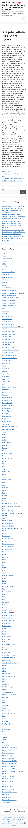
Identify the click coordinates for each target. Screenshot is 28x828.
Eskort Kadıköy (7, 458)
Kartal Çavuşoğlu (7, 520)
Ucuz (4, 742)
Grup (3, 485)
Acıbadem (5, 274)
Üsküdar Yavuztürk (8, 797)
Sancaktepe (6, 705)
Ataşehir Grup (6, 339)
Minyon (4, 650)
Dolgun (4, 445)
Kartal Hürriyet (6, 541)
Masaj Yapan (6, 631)
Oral (3, 681)
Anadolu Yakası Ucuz (9, 305)
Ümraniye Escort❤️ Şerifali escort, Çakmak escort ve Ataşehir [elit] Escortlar (13, 6)
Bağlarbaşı (5, 389)
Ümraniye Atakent (8, 753)
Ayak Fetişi (5, 374)
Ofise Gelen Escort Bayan (10, 663)
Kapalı (4, 518)
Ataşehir (4, 313)
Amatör (4, 285)
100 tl (4, 253)
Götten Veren (6, 479)
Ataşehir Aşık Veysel (8, 316)
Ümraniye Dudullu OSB (9, 761)
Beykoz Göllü (6, 408)
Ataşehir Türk (6, 363)
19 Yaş (4, 261)
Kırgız (4, 567)
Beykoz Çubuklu (7, 403)
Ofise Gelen (6, 660)
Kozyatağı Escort (7, 586)
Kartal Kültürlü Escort (8, 546)
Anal (3, 308)
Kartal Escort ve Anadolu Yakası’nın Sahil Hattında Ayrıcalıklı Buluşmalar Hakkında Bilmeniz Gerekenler (13, 232)
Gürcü (4, 490)
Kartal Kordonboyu (8, 544)
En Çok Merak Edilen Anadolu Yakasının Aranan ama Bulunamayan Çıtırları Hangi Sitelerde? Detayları (13, 216)
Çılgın (4, 437)
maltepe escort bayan (9, 615)
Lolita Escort (6, 602)
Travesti (4, 740)
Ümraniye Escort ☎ (8, 769)
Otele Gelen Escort (8, 692)
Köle (3, 570)
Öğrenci (4, 665)
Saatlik (4, 702)
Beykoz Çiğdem (7, 400)
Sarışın (4, 708)
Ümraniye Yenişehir (8, 789)
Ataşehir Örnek (7, 360)
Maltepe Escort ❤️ (8, 612)
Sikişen (4, 718)
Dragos (4, 448)
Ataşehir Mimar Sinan (9, 355)
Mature (4, 642)
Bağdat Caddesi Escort (9, 387)
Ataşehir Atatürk (7, 319)
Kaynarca (5, 557)
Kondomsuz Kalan (8, 575)
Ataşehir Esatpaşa (8, 324)
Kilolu (4, 562)
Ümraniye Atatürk (7, 755)
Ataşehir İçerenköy (8, 342)
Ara (3, 189)
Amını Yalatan (6, 288)
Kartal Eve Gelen (7, 538)
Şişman (4, 726)
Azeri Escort (6, 382)
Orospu (4, 689)
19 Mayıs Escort (7, 258)
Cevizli (4, 432)
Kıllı (3, 565)
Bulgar (4, 419)
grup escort (5, 487)
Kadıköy (4, 501)
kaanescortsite (19, 819)
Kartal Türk (5, 552)
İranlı (3, 493)
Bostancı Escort (7, 416)
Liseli (4, 599)
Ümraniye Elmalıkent (8, 766)
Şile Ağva (5, 721)
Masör (4, 634)
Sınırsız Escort (6, 729)
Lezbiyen (5, 597)
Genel (4, 474)
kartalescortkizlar (8, 819)
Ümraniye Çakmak (8, 758)
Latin (3, 594)
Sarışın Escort (6, 710)
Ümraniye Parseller (8, 776)
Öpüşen (4, 679)
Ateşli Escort (6, 368)
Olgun (4, 671)
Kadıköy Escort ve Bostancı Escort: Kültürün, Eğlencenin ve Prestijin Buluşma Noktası (13, 238)
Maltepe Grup (6, 623)
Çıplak (4, 440)
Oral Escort (5, 684)
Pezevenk (5, 697)
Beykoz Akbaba (7, 397)
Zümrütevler (6, 802)
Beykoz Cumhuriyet (8, 405)
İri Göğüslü (5, 495)
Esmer (4, 461)
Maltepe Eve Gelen (8, 620)
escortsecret (7, 817)
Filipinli (4, 466)
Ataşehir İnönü (6, 344)
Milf (3, 647)
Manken (4, 628)
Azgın (4, 384)
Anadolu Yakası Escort (9, 290)
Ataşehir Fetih (6, 337)
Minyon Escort (6, 652)
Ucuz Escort (6, 745)
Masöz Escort (6, 636)
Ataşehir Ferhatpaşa (8, 334)
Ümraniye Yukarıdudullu (9, 792)
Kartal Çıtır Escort (7, 523)
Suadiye (4, 732)
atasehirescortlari (18, 817)
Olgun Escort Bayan (8, 676)
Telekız (4, 737)
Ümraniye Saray (7, 779)
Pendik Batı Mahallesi (9, 695)
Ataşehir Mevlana (7, 352)
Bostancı (5, 413)
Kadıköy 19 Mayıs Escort (10, 503)
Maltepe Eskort (7, 618)
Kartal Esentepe (7, 533)
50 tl (3, 269)
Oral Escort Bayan (8, 687)
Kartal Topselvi (7, 549)
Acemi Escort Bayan (8, 272)
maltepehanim (9, 821)
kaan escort (18, 821)
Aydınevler (5, 376)
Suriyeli (4, 734)
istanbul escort (19, 823)
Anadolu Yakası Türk (8, 303)
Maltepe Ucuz (6, 626)
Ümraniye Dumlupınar (9, 763)
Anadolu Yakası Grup (8, 300)
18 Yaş (4, 256)
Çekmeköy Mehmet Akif (9, 427)
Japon (4, 498)
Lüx (3, 607)
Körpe (4, 581)
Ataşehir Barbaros (8, 321)
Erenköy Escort (7, 453)
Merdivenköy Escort (8, 644)
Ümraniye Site (6, 784)
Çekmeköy (5, 424)
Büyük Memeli (6, 421)
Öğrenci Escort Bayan (9, 668)
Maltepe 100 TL (7, 610)
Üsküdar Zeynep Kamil (9, 800)
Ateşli (4, 366)
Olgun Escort (6, 673)
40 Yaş (4, 266)
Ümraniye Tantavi (7, 786)
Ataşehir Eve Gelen (8, 331)
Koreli (4, 578)
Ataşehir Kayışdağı (8, 347)
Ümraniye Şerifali (7, 781)
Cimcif (4, 434)
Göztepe (5, 482)
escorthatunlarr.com (7, 823)
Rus (3, 700)
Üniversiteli (5, 794)
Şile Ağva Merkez (7, 724)
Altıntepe (5, 282)
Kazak (4, 560)
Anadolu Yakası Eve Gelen (10, 298)
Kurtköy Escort (6, 591)
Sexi (3, 716)
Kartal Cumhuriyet (8, 526)
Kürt (3, 589)
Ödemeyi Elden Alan (8, 657)
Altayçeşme (6, 280)
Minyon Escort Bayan (8, 655)
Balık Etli (5, 395)
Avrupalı (4, 371)
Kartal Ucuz (6, 554)
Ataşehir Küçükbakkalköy (10, 350)
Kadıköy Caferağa (7, 511)
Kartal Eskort (6, 536)
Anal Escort (5, 311)
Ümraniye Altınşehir (8, 750)
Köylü (4, 583)
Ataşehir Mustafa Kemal (9, 358)
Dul (3, 450)
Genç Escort (8, 171)
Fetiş (3, 464)
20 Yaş (4, 264)
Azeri (4, 379)
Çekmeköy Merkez (8, 429)
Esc (3, 456)
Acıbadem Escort (7, 277)
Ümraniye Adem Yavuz (9, 747)
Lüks (3, 605)
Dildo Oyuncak (6, 442)
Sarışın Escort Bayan (8, 713)
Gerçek (4, 477)
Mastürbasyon (6, 639)
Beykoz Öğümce (7, 411)
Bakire (4, 392)
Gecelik (4, 469)
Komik (4, 573)
